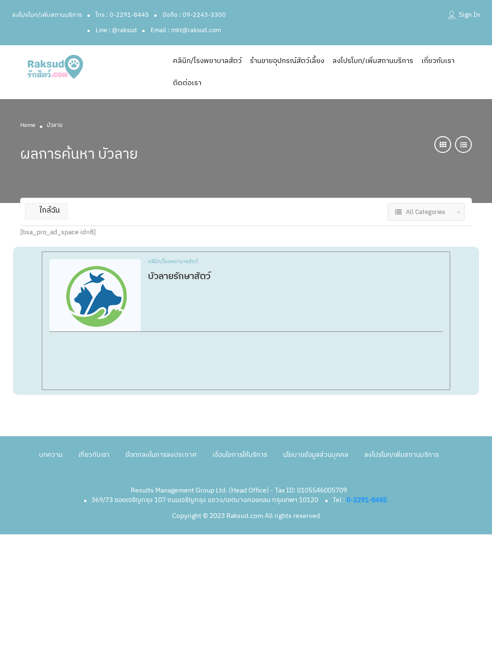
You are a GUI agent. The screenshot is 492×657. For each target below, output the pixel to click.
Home (28, 125)
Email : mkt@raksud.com (185, 30)
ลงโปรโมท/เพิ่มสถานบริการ (47, 15)
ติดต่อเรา (187, 83)
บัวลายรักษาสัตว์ (179, 276)
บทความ (50, 454)
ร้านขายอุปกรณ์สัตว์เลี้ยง (287, 61)
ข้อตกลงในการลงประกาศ (161, 454)
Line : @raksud (116, 30)
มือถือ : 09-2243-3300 (194, 15)
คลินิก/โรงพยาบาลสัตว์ (207, 61)
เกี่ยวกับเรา (438, 61)
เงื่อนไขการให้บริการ (239, 454)
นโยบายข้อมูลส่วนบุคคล (315, 454)
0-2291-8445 (366, 499)
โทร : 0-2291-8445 (122, 15)
